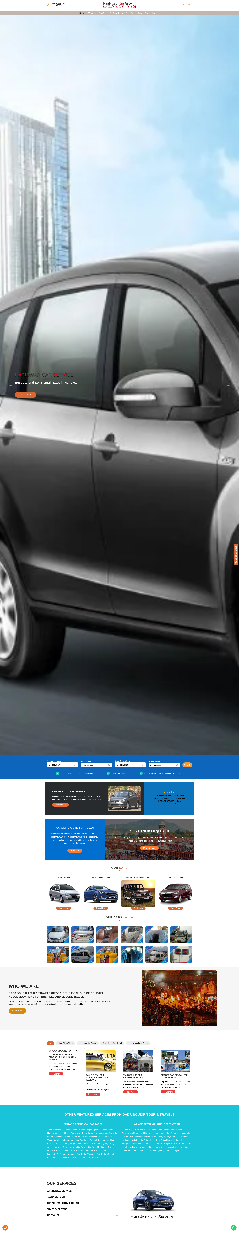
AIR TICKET (53, 1215)
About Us (92, 13)
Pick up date (86, 761)
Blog (139, 13)
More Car (74, 850)
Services (103, 13)
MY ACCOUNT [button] (185, 5)
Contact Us (150, 13)
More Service (149, 848)
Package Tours (116, 13)
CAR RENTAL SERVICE (59, 1191)
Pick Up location (54, 760)
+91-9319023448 (56, 5)
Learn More (17, 1011)
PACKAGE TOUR (56, 1197)
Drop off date (154, 761)
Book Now (163, 395)
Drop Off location (122, 760)
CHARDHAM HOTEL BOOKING (63, 1203)
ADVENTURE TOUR (57, 1209)
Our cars (130, 13)
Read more (56, 1074)
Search (187, 765)
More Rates (60, 805)
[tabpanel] (119, 385)
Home (82, 13)
